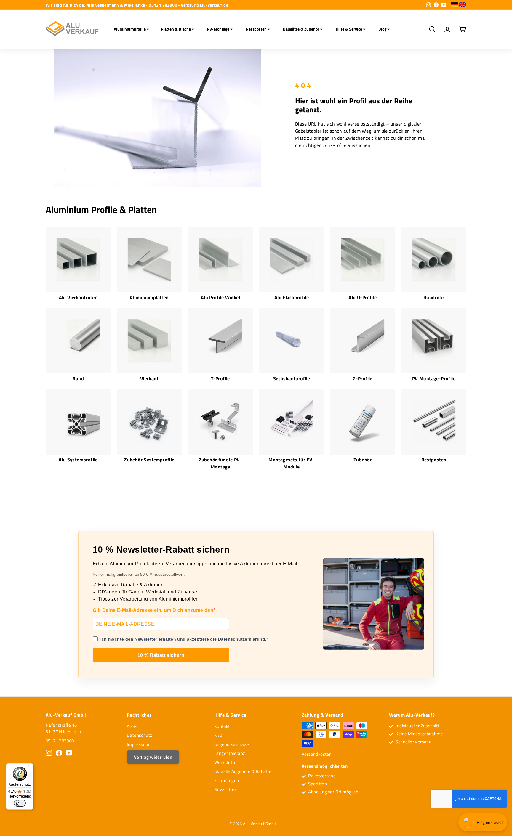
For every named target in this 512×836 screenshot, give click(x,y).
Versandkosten (317, 754)
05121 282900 (60, 740)
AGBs (132, 726)
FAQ (218, 735)
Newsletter (225, 789)
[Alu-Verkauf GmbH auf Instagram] (49, 753)
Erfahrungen (226, 780)
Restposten (257, 29)
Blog (382, 29)
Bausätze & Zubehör (301, 29)
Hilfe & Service (349, 29)
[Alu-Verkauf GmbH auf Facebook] (59, 753)
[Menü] (29, 767)
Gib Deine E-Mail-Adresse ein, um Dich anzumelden (153, 610)
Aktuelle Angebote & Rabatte (243, 771)
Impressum (138, 744)
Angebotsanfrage (231, 744)
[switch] (20, 803)
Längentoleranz (229, 753)
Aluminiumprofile (130, 29)
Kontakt (222, 726)
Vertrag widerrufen (153, 757)
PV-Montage (218, 29)
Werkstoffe (225, 762)
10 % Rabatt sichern (161, 655)
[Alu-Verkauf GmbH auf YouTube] (69, 753)
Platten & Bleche (176, 29)
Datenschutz (139, 735)
